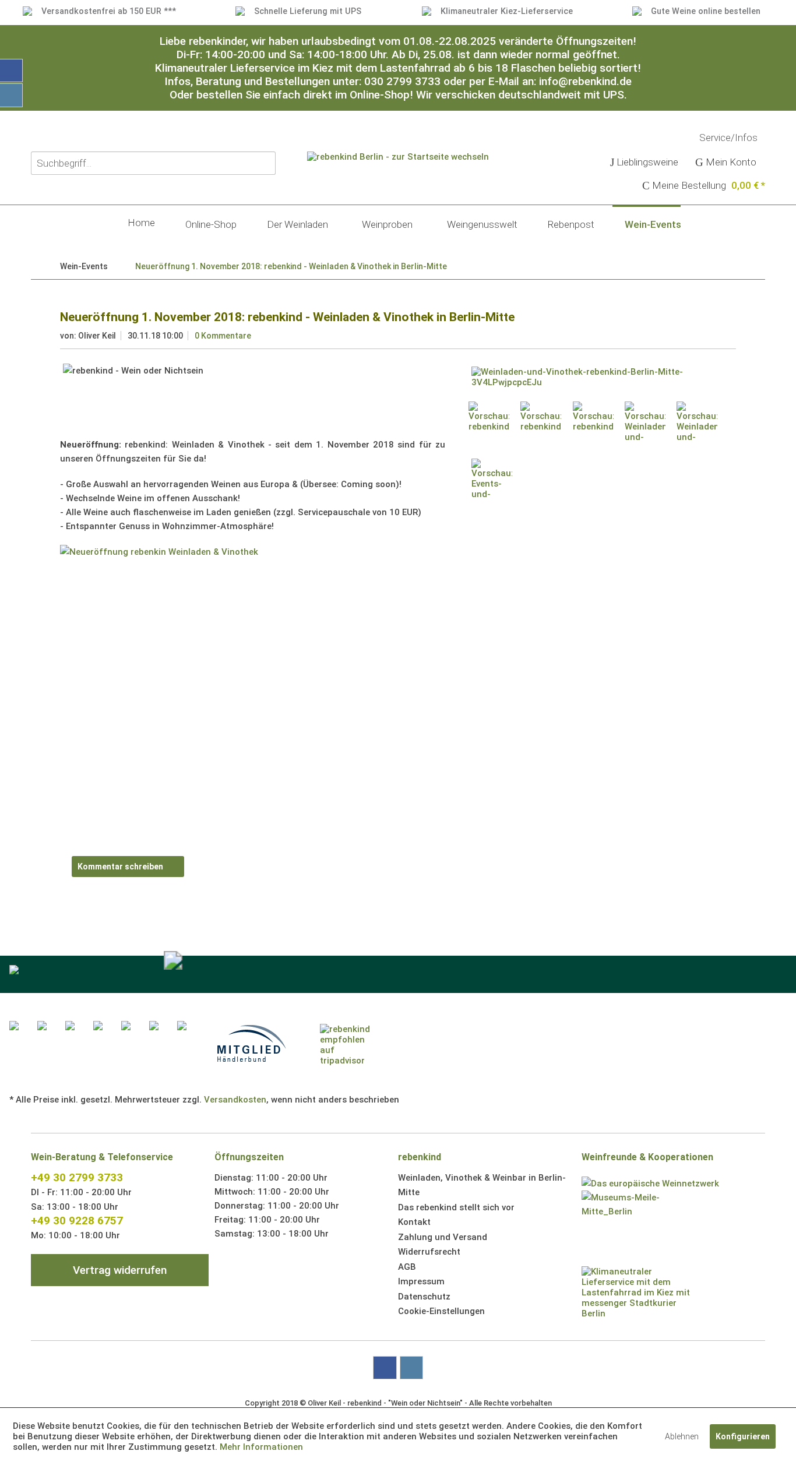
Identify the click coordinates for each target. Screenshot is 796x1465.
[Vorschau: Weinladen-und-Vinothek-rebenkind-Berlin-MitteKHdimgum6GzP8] (645, 422)
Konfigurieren (743, 1436)
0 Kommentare (223, 335)
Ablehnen (682, 1436)
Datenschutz (424, 1296)
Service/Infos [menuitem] (729, 137)
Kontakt (414, 1222)
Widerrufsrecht (429, 1251)
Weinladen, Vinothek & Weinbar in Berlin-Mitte (482, 1185)
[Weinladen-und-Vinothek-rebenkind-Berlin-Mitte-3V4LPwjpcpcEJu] (601, 377)
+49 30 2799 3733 (77, 1177)
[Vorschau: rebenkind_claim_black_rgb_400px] (540, 422)
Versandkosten (235, 1099)
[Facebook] (385, 1368)
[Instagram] (411, 1368)
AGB (407, 1267)
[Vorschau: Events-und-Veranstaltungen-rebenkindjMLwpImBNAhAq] (492, 479)
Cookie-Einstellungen (441, 1311)
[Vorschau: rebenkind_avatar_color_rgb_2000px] (593, 422)
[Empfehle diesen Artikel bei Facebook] (728, 823)
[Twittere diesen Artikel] (711, 823)
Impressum (421, 1281)
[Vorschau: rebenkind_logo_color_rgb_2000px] (489, 422)
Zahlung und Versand (442, 1237)
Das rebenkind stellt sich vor (456, 1207)
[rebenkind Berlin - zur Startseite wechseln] (398, 196)
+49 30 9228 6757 (77, 1220)
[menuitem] (644, 163)
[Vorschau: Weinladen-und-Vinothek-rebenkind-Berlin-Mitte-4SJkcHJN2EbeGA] (697, 422)
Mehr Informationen (261, 1447)
